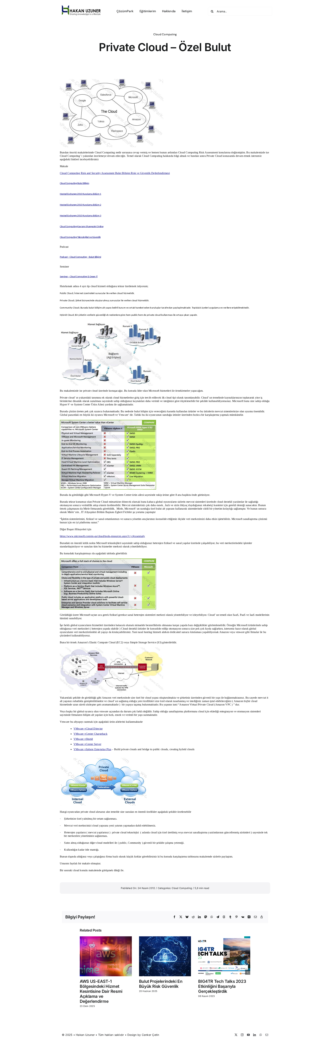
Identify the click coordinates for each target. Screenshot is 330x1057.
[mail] (266, 1034)
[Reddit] (193, 917)
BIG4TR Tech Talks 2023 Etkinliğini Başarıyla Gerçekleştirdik (222, 986)
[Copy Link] (261, 917)
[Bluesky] (187, 917)
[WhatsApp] (212, 917)
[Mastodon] (206, 917)
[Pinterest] (236, 917)
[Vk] (243, 917)
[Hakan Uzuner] (81, 6)
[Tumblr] (230, 917)
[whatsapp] (261, 1034)
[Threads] (224, 917)
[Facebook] (174, 917)
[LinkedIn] (199, 917)
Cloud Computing (165, 34)
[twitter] (236, 1034)
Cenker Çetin (150, 1035)
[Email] (255, 917)
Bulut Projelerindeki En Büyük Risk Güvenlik (161, 984)
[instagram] (242, 1034)
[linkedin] (254, 1034)
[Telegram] (218, 917)
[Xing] (249, 917)
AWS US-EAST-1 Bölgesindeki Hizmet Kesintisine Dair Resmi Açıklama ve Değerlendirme (101, 991)
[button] (82, 972)
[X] (181, 917)
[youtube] (248, 1034)
